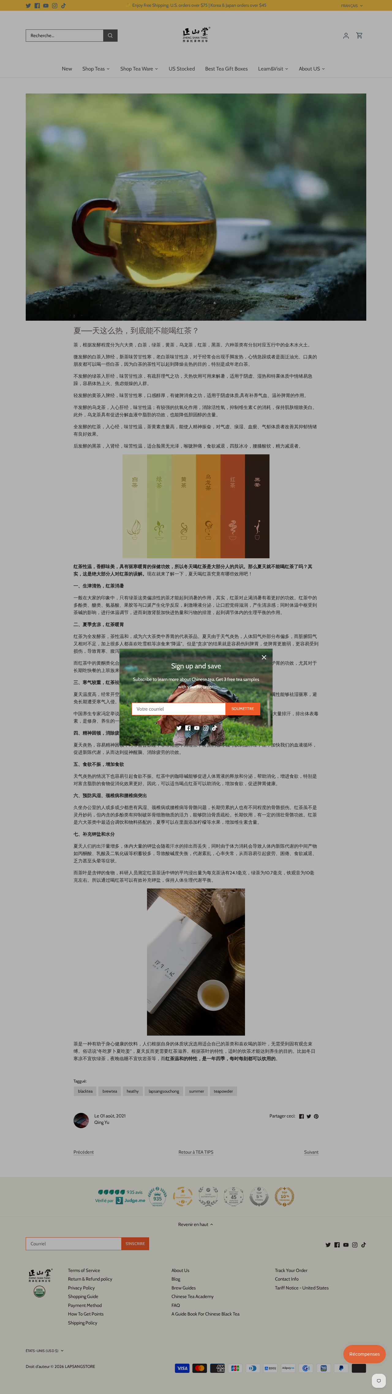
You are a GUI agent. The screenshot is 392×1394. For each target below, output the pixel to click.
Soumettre (243, 708)
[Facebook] (187, 727)
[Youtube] (196, 727)
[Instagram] (205, 727)
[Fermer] (264, 657)
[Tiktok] (214, 727)
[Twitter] (179, 727)
